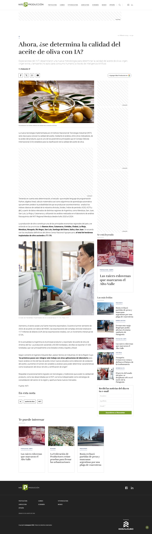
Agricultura (85, 5)
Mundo (104, 5)
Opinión (112, 5)
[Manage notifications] (147, 527)
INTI (39, 401)
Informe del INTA (120, 368)
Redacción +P (25, 69)
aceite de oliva (30, 401)
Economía (95, 5)
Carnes (62, 5)
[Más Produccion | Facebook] (128, 5)
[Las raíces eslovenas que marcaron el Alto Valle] (115, 253)
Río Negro (53, 448)
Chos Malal (119, 352)
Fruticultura (52, 5)
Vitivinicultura (73, 5)
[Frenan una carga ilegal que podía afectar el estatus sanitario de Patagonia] (105, 326)
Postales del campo (106, 270)
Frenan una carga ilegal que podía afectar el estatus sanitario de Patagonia (123, 330)
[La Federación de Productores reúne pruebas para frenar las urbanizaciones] (61, 436)
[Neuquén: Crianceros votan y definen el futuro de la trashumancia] (105, 358)
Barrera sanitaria (120, 320)
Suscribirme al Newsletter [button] (115, 413)
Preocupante (119, 303)
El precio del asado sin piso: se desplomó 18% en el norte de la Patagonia (124, 377)
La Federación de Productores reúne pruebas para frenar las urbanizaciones (60, 458)
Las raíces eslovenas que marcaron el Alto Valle (115, 280)
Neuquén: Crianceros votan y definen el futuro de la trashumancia (124, 360)
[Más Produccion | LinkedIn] (132, 5)
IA (19, 36)
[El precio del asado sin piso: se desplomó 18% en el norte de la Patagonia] (105, 374)
